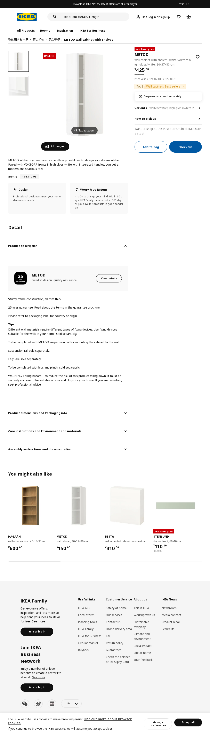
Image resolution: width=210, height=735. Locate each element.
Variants (141, 108)
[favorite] (198, 57)
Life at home (142, 653)
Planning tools (87, 622)
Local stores (86, 615)
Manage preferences (158, 724)
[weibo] (38, 703)
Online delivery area (119, 629)
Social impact (143, 646)
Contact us (113, 622)
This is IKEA (141, 608)
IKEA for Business (90, 636)
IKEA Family (86, 629)
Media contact (171, 615)
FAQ (109, 636)
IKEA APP (84, 608)
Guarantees (113, 650)
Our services (114, 615)
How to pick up (145, 119)
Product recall (171, 622)
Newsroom (169, 608)
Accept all (188, 722)
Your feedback (143, 660)
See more (38, 621)
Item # (12, 177)
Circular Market (88, 643)
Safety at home (116, 608)
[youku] (52, 703)
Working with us (144, 615)
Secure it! (168, 629)
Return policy (114, 643)
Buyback (83, 650)
